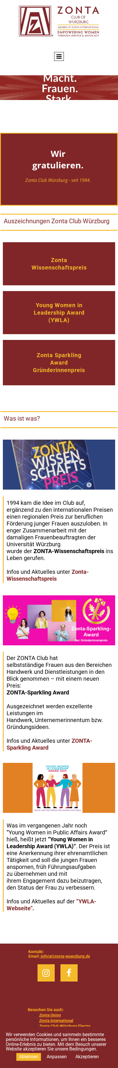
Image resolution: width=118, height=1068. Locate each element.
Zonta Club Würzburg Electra (64, 1026)
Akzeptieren (87, 1056)
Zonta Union (50, 1015)
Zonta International (56, 1020)
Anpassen (57, 1056)
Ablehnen (28, 1056)
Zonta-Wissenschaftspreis (48, 575)
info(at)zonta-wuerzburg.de (65, 956)
